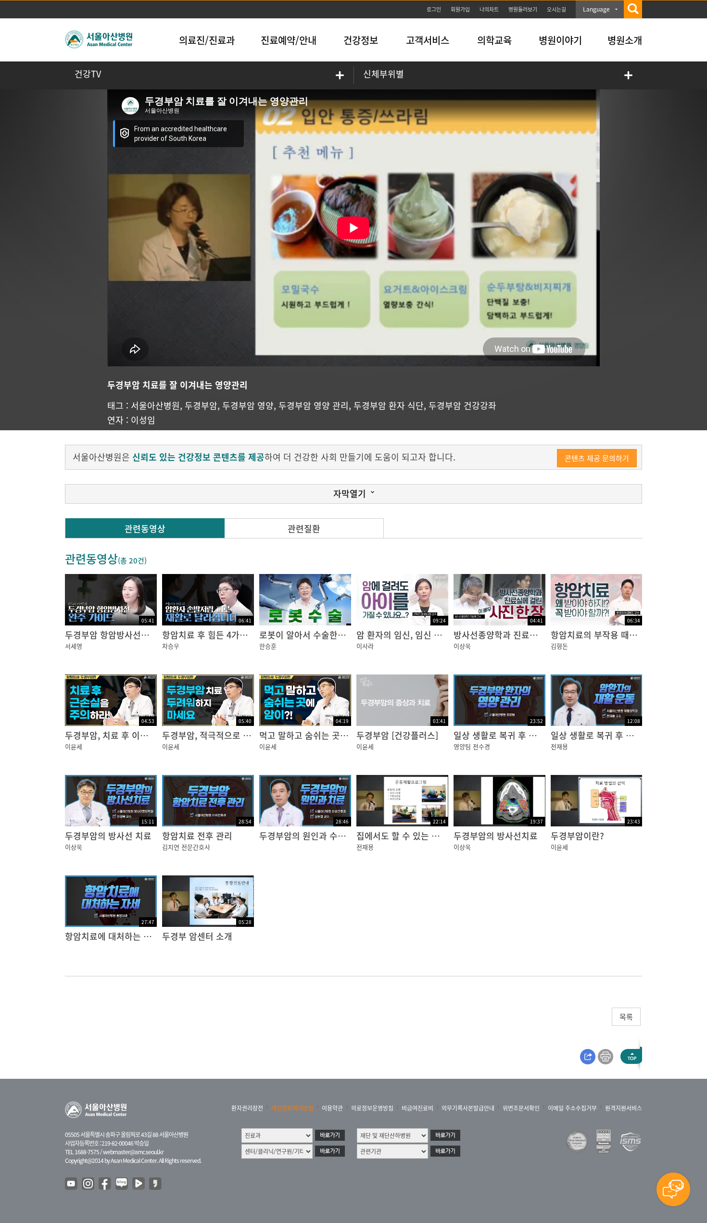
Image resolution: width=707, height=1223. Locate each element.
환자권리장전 (247, 1108)
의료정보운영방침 (372, 1108)
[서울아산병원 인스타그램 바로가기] (88, 1184)
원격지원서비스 (623, 1108)
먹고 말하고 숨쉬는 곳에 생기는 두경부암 (334, 735)
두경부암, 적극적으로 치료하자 (219, 735)
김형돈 (559, 645)
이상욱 (462, 645)
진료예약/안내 (288, 40)
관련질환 (304, 528)
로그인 (434, 9)
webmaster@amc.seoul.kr (133, 1152)
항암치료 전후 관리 (197, 835)
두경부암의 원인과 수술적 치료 (316, 835)
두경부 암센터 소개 (197, 936)
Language (596, 9)
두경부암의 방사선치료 (496, 835)
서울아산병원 (155, 405)
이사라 (365, 645)
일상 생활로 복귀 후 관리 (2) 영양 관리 (524, 735)
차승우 (170, 645)
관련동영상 (145, 528)
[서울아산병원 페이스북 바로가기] (105, 1184)
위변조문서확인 (521, 1108)
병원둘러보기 (522, 9)
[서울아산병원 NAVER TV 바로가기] (139, 1184)
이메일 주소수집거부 (572, 1108)
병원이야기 (560, 40)
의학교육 (494, 40)
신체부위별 (383, 73)
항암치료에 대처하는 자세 (112, 936)
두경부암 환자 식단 (389, 405)
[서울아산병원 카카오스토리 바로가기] (156, 1184)
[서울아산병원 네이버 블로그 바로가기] (122, 1184)
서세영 (73, 645)
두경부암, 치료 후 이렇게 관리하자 (128, 735)
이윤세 (73, 746)
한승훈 (268, 645)
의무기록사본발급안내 (468, 1108)
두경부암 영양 (248, 405)
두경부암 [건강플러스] (397, 735)
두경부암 (201, 405)
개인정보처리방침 (292, 1108)
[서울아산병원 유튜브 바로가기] (71, 1184)
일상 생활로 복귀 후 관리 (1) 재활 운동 (622, 735)
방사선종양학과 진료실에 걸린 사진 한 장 (529, 634)
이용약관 (332, 1108)
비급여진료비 (417, 1108)
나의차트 (489, 9)
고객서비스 (427, 40)
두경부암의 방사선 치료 (108, 835)
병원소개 (624, 40)
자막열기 (349, 493)
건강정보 (360, 40)
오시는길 (556, 9)
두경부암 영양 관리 (313, 405)
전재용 (559, 746)
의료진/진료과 (207, 40)
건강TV (88, 73)
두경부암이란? (577, 835)
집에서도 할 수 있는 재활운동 (410, 835)
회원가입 (460, 9)
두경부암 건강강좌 (462, 405)
